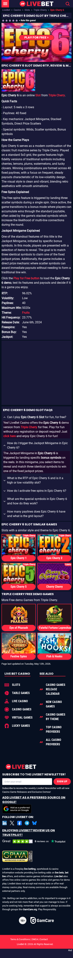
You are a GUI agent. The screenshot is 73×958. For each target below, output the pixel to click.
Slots (27, 10)
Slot (38, 95)
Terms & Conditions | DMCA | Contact (36, 939)
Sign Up (62, 781)
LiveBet (6, 10)
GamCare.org (30, 909)
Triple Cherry (40, 10)
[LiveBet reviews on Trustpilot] (36, 841)
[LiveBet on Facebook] (19, 823)
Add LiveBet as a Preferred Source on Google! (33, 799)
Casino (17, 10)
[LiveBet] (36, 4)
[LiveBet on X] (12, 823)
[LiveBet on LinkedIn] (4, 823)
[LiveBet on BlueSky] (34, 823)
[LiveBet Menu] (5, 3)
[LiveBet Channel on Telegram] (27, 823)
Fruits (26, 312)
